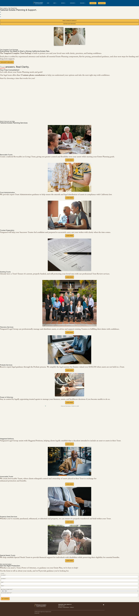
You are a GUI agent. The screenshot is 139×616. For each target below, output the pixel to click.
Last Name (3, 578)
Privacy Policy (36, 613)
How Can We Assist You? (6, 592)
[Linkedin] (104, 605)
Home (48, 3)
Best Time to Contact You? (7, 589)
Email (2, 582)
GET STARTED (5, 598)
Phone (2, 585)
